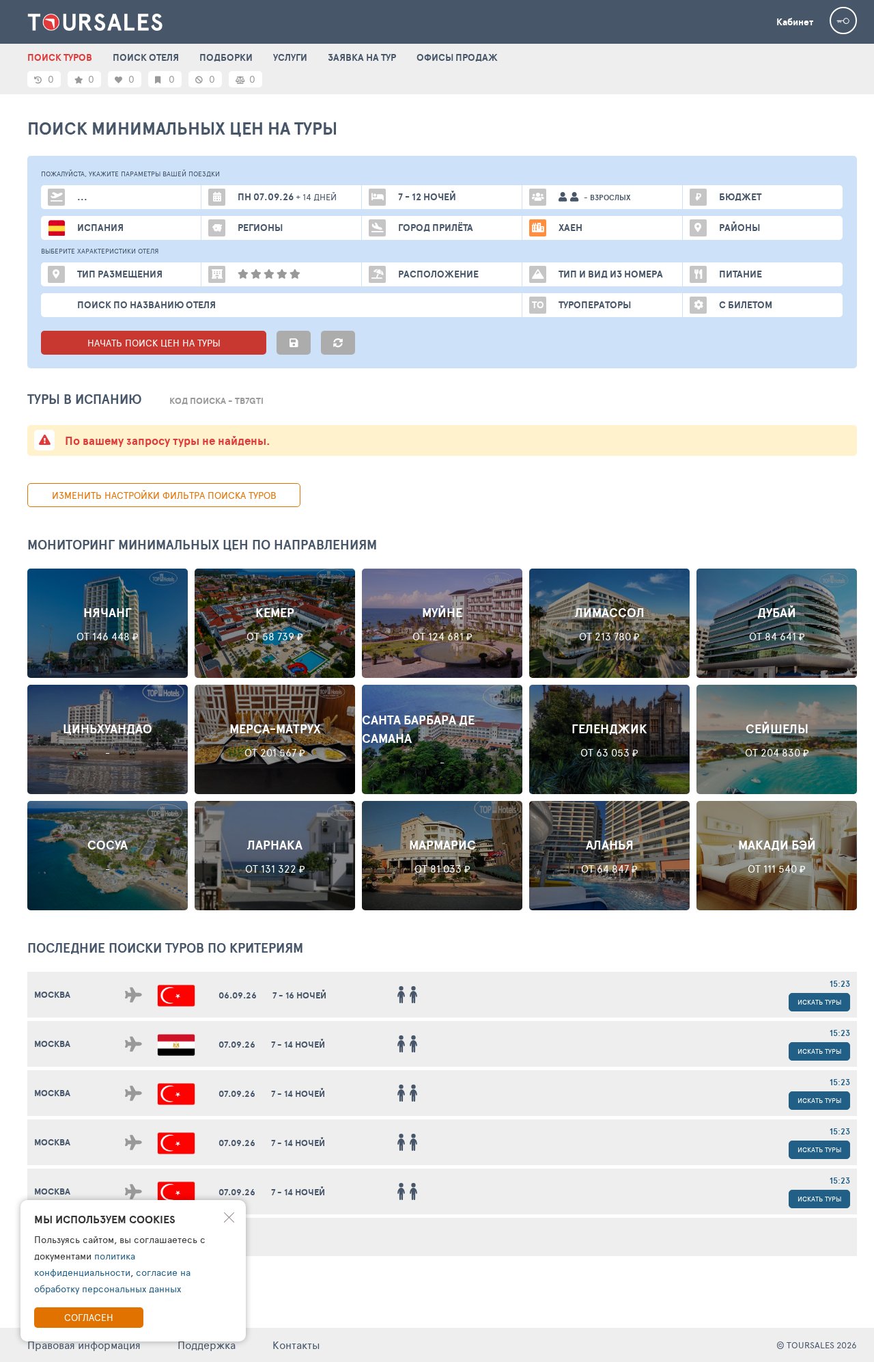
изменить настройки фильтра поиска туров (164, 495)
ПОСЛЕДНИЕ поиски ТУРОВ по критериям (165, 947)
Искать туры (819, 1002)
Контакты (296, 1344)
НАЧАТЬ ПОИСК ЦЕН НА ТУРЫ (154, 342)
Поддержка (207, 1344)
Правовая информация (84, 1344)
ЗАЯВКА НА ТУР (362, 57)
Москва (52, 994)
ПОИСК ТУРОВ (59, 57)
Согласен (88, 1317)
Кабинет (794, 22)
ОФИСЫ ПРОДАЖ (457, 57)
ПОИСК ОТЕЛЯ (146, 57)
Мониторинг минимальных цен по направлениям (202, 544)
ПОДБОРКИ (226, 57)
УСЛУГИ (290, 57)
